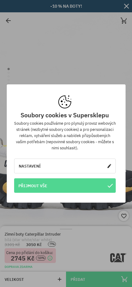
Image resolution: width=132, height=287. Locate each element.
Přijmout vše (32, 185)
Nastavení (30, 166)
